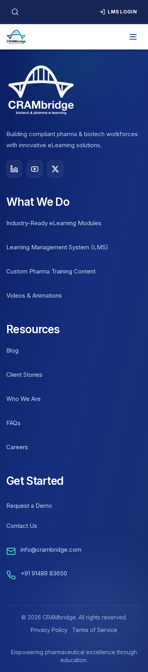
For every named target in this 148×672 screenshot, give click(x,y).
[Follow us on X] (55, 169)
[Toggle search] (15, 12)
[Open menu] (133, 37)
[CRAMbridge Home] (16, 37)
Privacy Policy (49, 629)
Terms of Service (94, 629)
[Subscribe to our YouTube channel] (35, 169)
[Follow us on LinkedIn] (14, 169)
